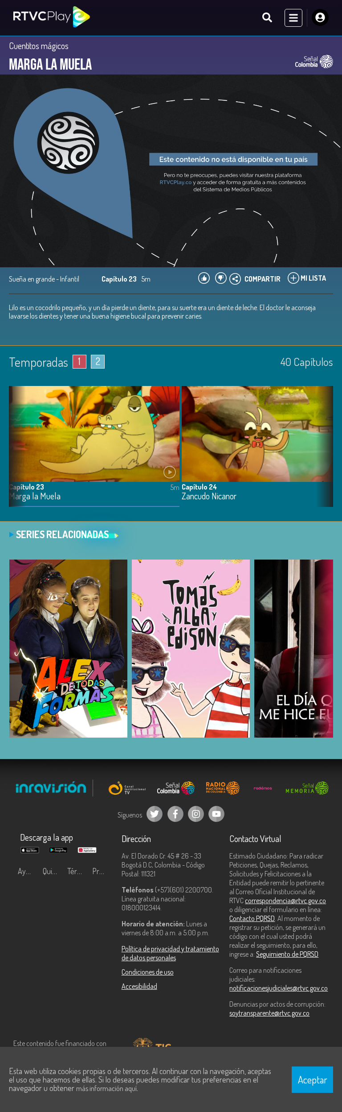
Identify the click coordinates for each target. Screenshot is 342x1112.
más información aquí (106, 1088)
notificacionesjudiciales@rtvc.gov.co (278, 987)
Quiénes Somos (53, 871)
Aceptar (312, 1079)
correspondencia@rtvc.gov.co (285, 900)
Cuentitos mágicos (39, 45)
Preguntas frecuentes (102, 871)
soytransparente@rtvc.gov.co (269, 1012)
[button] (322, 453)
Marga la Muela (35, 496)
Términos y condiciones (77, 871)
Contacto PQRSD (252, 918)
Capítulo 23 (26, 486)
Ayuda (27, 871)
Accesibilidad (139, 986)
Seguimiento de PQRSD (287, 954)
